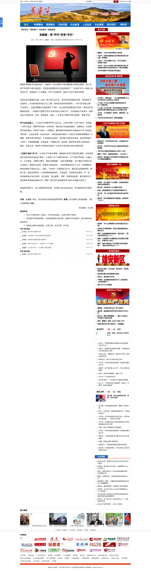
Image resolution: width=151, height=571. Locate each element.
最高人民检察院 (25, 558)
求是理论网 (45, 561)
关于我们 (72, 530)
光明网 (50, 555)
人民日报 (36, 561)
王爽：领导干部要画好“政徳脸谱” (110, 427)
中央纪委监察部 (38, 558)
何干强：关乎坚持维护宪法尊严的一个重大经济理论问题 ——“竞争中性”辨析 (114, 418)
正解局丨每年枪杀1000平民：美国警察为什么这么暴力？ (112, 467)
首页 (26, 24)
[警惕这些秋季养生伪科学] (110, 524)
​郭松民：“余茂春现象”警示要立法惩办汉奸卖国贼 (114, 437)
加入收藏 (128, 1)
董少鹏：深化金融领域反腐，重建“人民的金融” (114, 407)
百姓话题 (62, 24)
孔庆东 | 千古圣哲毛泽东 (107, 376)
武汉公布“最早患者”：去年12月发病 (109, 504)
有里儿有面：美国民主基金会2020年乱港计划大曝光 (112, 462)
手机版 (86, 530)
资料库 (123, 24)
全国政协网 (95, 558)
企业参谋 (74, 24)
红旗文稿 (31, 555)
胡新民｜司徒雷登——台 (91, 526)
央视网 (67, 558)
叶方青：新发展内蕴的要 (129, 526)
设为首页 (122, 1)
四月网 (82, 555)
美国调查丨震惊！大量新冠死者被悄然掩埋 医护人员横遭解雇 (113, 482)
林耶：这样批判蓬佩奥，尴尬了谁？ (111, 373)
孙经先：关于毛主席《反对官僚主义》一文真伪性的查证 (112, 500)
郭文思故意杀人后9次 (35, 526)
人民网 (54, 561)
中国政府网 (75, 558)
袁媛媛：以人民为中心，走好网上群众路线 (36, 247)
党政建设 (42, 30)
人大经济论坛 (40, 555)
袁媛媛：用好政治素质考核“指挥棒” (34, 239)
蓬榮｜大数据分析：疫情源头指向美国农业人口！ (112, 477)
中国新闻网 (85, 558)
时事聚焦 (38, 24)
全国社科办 (105, 558)
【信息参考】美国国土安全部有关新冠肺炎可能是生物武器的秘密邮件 (112, 495)
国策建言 (50, 24)
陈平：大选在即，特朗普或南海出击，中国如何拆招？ (114, 412)
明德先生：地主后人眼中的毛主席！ (111, 359)
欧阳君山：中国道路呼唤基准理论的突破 (112, 444)
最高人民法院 (114, 555)
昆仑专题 (101, 30)
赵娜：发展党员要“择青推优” (109, 441)
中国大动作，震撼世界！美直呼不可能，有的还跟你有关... (114, 355)
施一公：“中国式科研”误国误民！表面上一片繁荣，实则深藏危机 (114, 384)
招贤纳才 (65, 530)
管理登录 (93, 530)
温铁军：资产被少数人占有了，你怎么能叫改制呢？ (114, 369)
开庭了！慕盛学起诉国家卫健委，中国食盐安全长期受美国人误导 (114, 350)
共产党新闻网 (50, 558)
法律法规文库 (102, 555)
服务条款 (79, 530)
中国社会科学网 (25, 561)
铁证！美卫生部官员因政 (54, 526)
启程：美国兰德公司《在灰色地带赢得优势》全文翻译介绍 (112, 472)
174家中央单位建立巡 (73, 526)
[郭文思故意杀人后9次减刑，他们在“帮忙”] (35, 524)
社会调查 (99, 24)
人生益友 (87, 24)
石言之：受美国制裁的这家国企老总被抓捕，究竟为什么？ (114, 344)
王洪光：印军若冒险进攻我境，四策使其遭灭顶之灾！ (114, 364)
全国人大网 (115, 558)
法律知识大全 (91, 555)
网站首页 (24, 30)
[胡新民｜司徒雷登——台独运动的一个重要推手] (92, 524)
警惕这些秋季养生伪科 (110, 526)
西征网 (75, 555)
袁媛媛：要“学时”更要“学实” (31, 232)
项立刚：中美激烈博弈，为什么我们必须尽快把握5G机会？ (114, 449)
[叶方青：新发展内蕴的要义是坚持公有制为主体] (129, 524)
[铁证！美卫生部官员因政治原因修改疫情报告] (54, 524)
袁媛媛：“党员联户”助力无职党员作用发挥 (36, 235)
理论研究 (111, 24)
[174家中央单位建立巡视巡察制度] (73, 524)
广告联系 (57, 530)
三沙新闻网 (67, 555)
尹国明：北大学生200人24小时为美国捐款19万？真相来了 (112, 490)
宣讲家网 (57, 555)
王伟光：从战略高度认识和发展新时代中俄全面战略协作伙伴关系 (114, 423)
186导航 (23, 555)
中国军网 (124, 558)
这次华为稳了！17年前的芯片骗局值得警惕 (113, 380)
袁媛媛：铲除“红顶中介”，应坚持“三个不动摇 (37, 243)
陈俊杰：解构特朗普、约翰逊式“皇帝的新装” (112, 486)
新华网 (60, 558)
